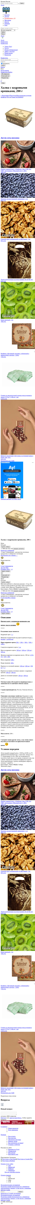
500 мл (3, 652)
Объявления (12, 1151)
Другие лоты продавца (10, 138)
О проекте (4, 1126)
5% (2, 657)
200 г (22, 642)
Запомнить (6, 63)
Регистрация (5, 70)
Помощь (3, 1134)
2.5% (31, 655)
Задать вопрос (5, 571)
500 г (30, 642)
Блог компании (13, 1130)
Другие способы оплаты (12, 1172)
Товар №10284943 (17, 97)
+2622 (8, 569)
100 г (17, 642)
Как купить (11, 1136)
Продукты (13, 95)
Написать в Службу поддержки (11, 1193)
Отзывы (3, 569)
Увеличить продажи (14, 1139)
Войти (3, 67)
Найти (3, 32)
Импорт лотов (12, 1141)
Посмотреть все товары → (9, 555)
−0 (11, 569)
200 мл (27, 666)
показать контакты (19, 548)
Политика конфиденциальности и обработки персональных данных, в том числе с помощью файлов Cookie (16, 1188)
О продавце (4, 597)
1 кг (19, 647)
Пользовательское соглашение (10, 1185)
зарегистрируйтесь (15, 1118)
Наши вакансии (13, 1128)
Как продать (12, 1138)
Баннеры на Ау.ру (14, 1149)
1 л (12, 634)
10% (5, 657)
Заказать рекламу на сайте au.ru (11, 499)
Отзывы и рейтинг (14, 1144)
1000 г (3, 644)
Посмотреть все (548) (7, 461)
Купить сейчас (5, 546)
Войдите (3, 1118)
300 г (26, 642)
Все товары (11, 597)
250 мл (29, 650)
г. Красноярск (5, 95)
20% (8, 657)
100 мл (18, 650)
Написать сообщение (7, 550)
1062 (6, 567)
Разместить (4, 42)
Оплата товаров (6, 1175)
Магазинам (11, 1152)
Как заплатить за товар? (15, 1143)
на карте (26, 589)
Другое (9, 97)
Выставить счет (13, 1154)
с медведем (9, 639)
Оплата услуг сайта (7, 1164)
